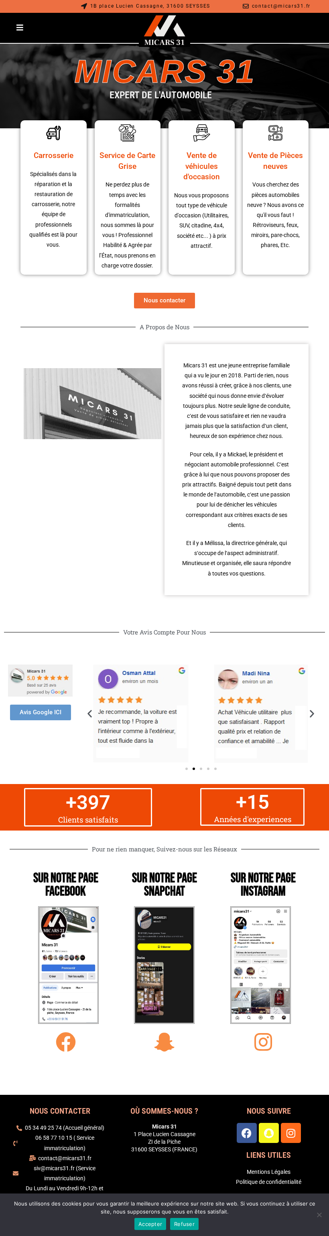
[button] (90, 714)
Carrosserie (53, 155)
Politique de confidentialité (268, 1182)
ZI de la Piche (164, 1142)
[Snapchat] (269, 1133)
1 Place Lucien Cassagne (164, 1134)
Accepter (150, 1224)
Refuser (184, 1224)
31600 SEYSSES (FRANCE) (164, 1149)
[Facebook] (247, 1133)
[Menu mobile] (20, 28)
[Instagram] (291, 1133)
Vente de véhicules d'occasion (201, 166)
